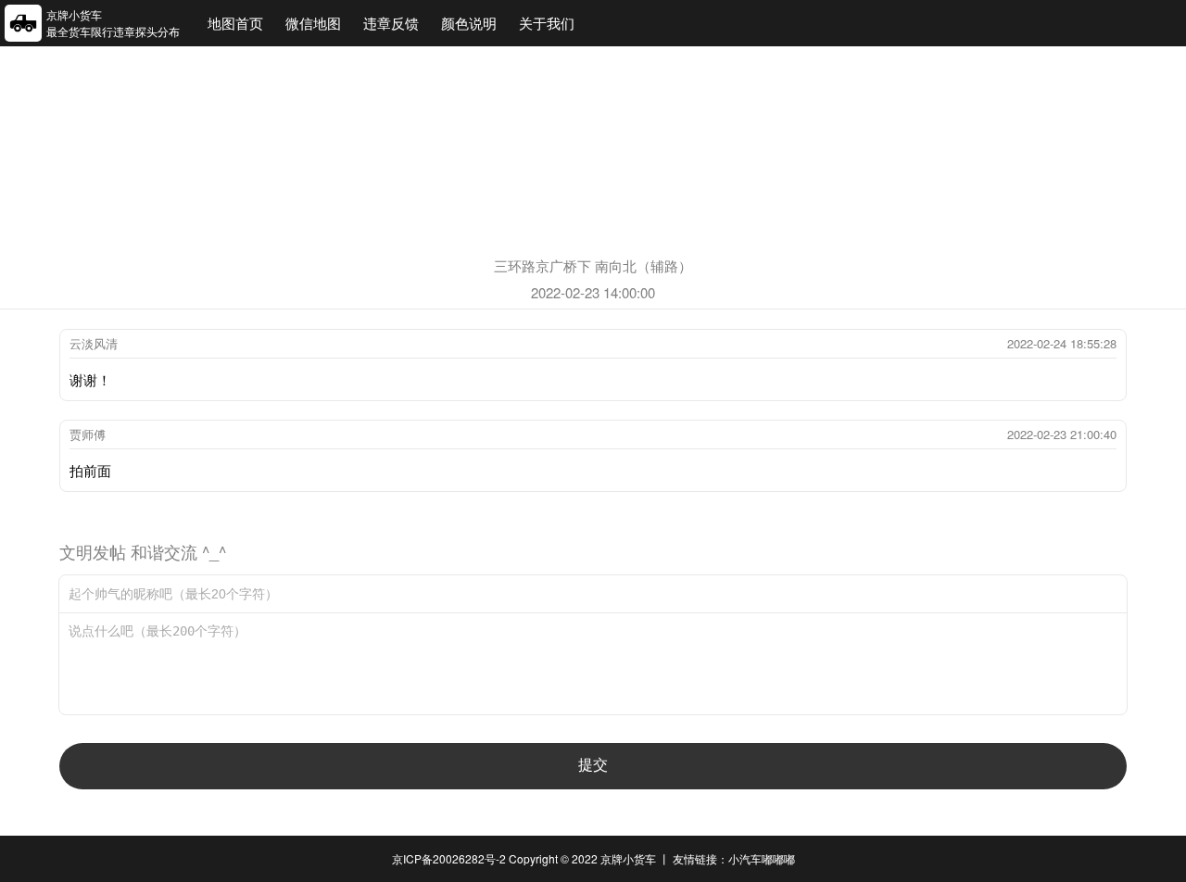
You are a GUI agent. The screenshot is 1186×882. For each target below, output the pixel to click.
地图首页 (235, 22)
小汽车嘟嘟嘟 (761, 858)
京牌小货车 (628, 858)
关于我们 (546, 22)
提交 (593, 765)
